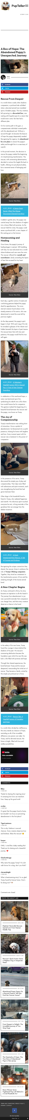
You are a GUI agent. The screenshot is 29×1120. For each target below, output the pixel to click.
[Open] (26, 6)
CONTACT (9, 1105)
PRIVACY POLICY (19, 1103)
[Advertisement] (14, 30)
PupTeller (18, 6)
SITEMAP (3, 1105)
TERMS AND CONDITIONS (7, 1103)
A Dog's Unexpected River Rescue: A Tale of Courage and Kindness (14, 558)
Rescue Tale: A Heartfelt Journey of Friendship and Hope (13, 719)
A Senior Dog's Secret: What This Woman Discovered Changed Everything (13, 211)
